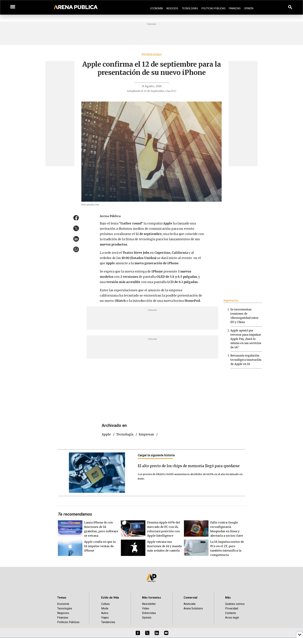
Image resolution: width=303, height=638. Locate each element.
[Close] (173, 292)
